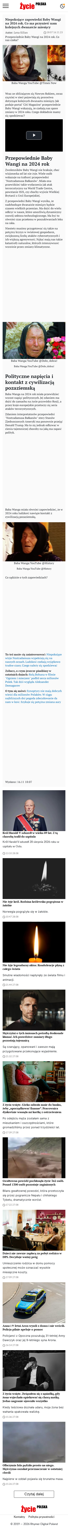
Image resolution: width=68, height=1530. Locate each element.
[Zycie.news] (32, 6)
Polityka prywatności (41, 1517)
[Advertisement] (34, 284)
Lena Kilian (21, 32)
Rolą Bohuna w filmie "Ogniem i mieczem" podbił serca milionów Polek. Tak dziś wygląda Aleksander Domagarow (32, 680)
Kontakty (19, 1517)
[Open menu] (6, 6)
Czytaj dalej (34, 1494)
